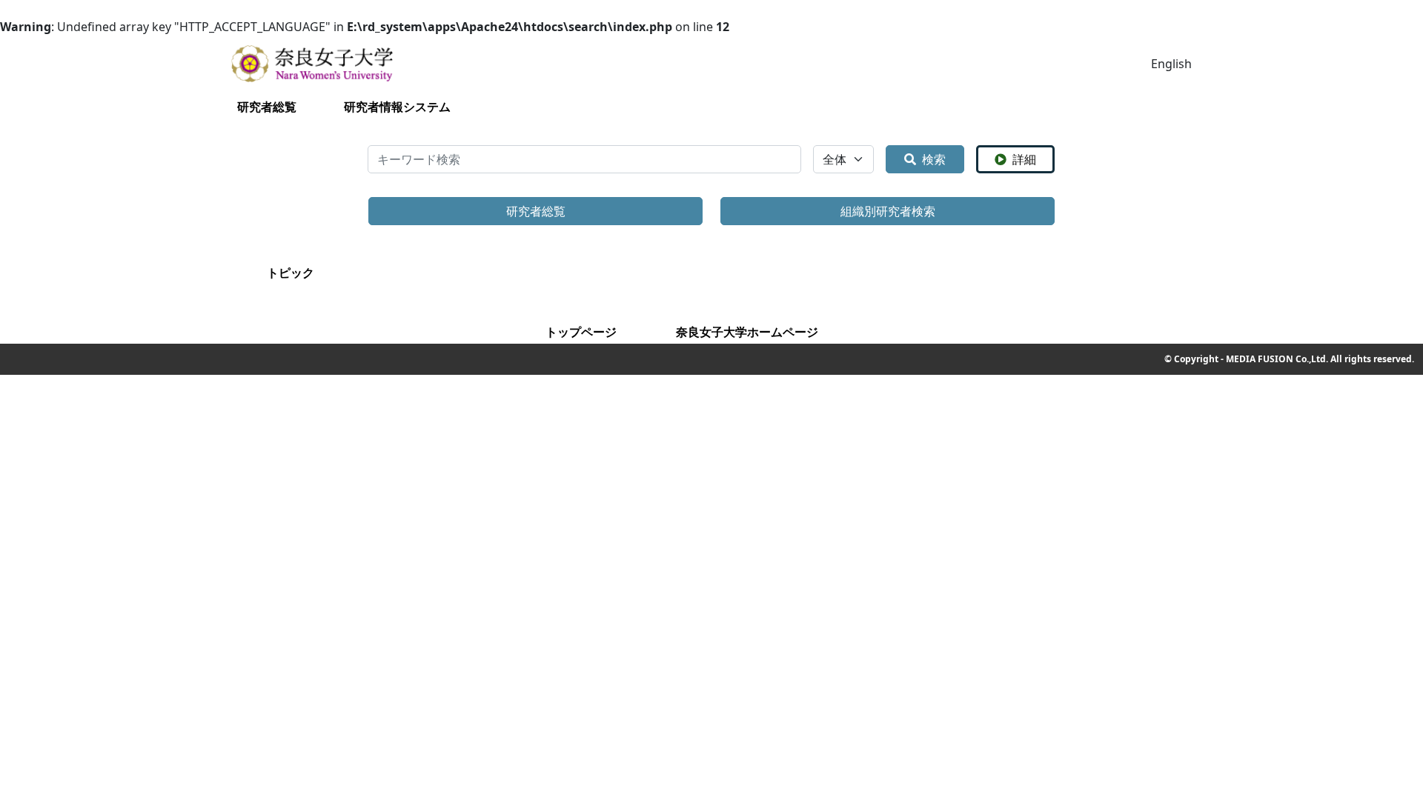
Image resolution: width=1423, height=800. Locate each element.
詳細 (1024, 159)
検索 (934, 159)
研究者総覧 (266, 107)
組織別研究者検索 (887, 211)
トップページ (581, 332)
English (1171, 64)
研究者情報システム (397, 107)
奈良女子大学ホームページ (747, 332)
